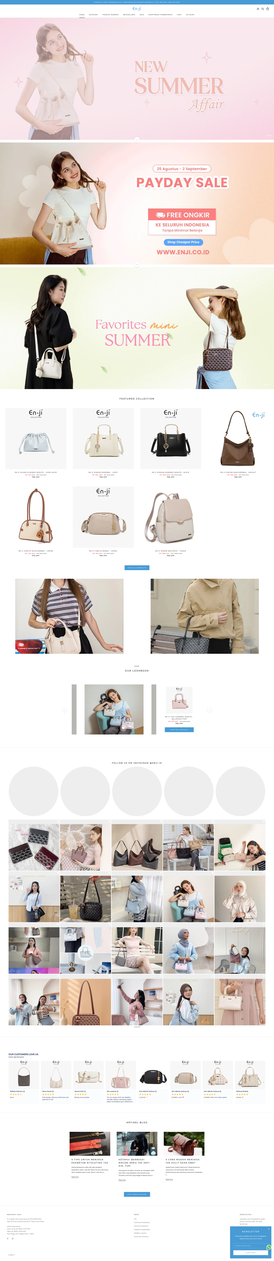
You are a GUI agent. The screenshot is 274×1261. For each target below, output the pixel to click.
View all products (137, 568)
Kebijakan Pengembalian (142, 1230)
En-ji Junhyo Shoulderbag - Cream (36, 551)
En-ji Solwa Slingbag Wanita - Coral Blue (36, 472)
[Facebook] (7, 1238)
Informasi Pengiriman (141, 1226)
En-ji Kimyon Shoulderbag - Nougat (238, 472)
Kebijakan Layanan (140, 1233)
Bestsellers (129, 14)
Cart (179, 14)
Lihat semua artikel (137, 1194)
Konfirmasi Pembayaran (160, 14)
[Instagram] (12, 1238)
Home (82, 14)
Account (190, 14)
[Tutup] (269, 1229)
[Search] (263, 9)
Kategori (93, 14)
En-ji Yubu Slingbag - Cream (103, 551)
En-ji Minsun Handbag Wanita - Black (170, 472)
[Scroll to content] (137, 139)
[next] (209, 709)
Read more (75, 1177)
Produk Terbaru (111, 14)
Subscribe (251, 1252)
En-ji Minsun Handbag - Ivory (103, 472)
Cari (135, 1219)
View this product (179, 730)
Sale (142, 14)
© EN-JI (12, 1255)
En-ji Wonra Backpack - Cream (170, 551)
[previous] (64, 709)
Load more (137, 1027)
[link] (34, 845)
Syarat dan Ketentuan (141, 1237)
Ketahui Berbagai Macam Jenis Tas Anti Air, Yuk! (134, 1162)
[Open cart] (268, 9)
